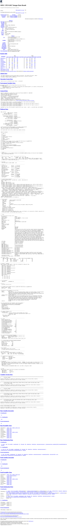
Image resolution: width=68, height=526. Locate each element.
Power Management (4, 50)
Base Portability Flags (6, 425)
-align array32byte (53, 454)
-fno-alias (52, 496)
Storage (2, 33)
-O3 (19, 444)
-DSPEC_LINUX (15, 432)
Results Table (3, 53)
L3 (2, 29)
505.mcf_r (2, 60)
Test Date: (14, 14)
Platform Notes (4, 109)
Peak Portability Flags (6, 472)
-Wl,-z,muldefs (10, 444)
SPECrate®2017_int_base (20, 10)
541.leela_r (2, 65)
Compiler (4, 40)
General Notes (4, 91)
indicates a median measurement (28, 71)
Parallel (4, 42)
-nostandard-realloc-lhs (45, 454)
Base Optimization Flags (6, 440)
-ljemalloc (53, 493)
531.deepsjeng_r (3, 64)
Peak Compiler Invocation (7, 457)
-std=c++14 (4, 449)
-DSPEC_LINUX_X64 (16, 427)
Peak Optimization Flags (6, 486)
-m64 (6, 444)
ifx (1, 423)
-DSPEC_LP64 (9, 427)
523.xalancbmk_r (3, 62)
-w (1, 444)
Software (12, 35)
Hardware (11, 20)
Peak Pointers (4, 48)
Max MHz (2, 22)
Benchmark (3, 56)
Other (3, 30)
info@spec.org (31, 521)
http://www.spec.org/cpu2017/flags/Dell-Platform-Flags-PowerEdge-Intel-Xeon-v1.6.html (14, 513)
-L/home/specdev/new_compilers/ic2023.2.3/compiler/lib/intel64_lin (56, 444)
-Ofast (10, 493)
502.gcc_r (2, 59)
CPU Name (2, 21)
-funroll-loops (34, 444)
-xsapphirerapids (15, 444)
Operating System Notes (6, 79)
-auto (57, 454)
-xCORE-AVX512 (15, 493)
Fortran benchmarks (4, 421)
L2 (2, 28)
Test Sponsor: (3, 15)
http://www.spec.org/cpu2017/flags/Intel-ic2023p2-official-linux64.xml (8, 516)
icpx (1, 419)
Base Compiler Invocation (7, 410)
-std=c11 (3, 444)
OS (3, 37)
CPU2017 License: (4, 14)
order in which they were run (11, 71)
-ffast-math (22, 444)
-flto (25, 444)
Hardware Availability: (14, 15)
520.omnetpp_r (3, 61)
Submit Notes (3, 73)
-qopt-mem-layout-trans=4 (41, 444)
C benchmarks (3, 413)
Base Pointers (4, 47)
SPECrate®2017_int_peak (20, 12)
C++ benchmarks (3, 417)
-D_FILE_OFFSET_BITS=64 (11, 475)
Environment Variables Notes (7, 83)
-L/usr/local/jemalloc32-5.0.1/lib (46, 493)
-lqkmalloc (2, 445)
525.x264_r (2, 63)
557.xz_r (2, 67)
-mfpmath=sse (29, 444)
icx (1, 461)
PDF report (41, 18)
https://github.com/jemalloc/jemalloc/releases (25, 100)
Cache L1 (2, 27)
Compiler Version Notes (6, 374)
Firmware (4, 43)
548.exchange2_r (3, 66)
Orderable (2, 26)
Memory (2, 32)
